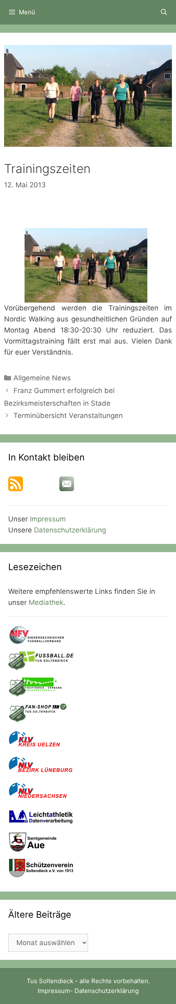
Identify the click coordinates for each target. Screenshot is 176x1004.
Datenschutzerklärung (70, 530)
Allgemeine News (42, 378)
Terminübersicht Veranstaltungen (68, 415)
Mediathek (46, 602)
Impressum (48, 519)
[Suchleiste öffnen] (164, 12)
